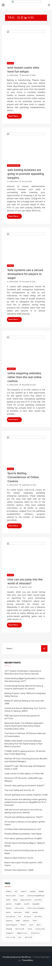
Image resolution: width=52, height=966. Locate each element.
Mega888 (36, 904)
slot (19, 916)
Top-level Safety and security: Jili (19, 790)
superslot (9, 921)
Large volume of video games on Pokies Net (24, 773)
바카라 (30, 929)
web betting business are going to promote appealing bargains (25, 173)
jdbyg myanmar (25, 900)
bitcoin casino (11, 896)
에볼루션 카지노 (22, 933)
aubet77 (24, 891)
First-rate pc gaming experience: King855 (23, 838)
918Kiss (8, 891)
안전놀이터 (10, 933)
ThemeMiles (27, 960)
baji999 (41, 891)
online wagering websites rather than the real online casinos (24, 377)
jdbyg (15, 900)
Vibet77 (23, 925)
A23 (16, 891)
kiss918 (26, 904)
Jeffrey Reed (13, 75)
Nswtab (8, 908)
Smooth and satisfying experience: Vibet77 (24, 817)
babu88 (32, 891)
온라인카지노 (35, 933)
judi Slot (9, 904)
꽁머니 (38, 925)
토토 (19, 937)
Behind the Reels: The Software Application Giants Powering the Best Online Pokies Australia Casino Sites (24, 726)
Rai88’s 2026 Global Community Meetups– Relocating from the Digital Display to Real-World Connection (24, 744)
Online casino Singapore (35, 908)
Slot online (38, 916)
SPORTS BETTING (13, 165)
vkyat (31, 925)
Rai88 (27, 912)
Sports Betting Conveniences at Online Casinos (23, 477)
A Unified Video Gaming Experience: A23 (23, 829)
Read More (13, 116)
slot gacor (27, 916)
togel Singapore (11, 925)
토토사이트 (28, 937)
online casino (19, 908)
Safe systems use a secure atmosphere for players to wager (25, 273)
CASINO (10, 63)
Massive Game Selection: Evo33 (19, 858)
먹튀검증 (9, 929)
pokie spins (18, 912)
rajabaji (35, 912)
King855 (18, 904)
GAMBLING (11, 369)
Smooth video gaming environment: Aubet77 (24, 785)
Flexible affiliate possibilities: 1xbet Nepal (23, 834)
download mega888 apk (35, 896)
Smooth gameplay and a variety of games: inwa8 (26, 794)
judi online (38, 900)
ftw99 (8, 900)
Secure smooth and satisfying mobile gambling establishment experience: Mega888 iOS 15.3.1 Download (25, 802)
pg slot (8, 912)
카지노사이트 (10, 937)
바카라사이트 (40, 929)
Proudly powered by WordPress (17, 957)
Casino (21, 896)
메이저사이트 (19, 929)
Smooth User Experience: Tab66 (19, 870)
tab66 (18, 921)
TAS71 (35, 921)
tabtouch (26, 921)
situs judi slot (10, 916)
